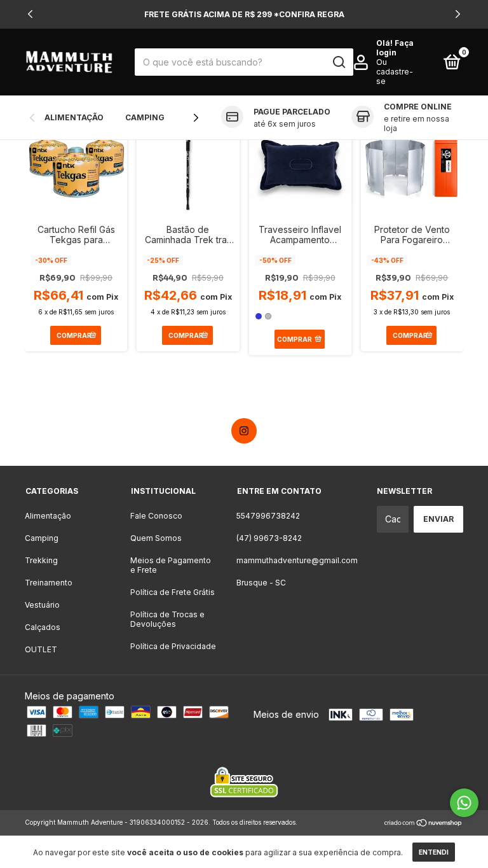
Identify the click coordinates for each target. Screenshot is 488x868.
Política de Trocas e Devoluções (167, 619)
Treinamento (48, 582)
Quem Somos (156, 538)
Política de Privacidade (173, 646)
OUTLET (41, 649)
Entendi (434, 852)
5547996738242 (268, 516)
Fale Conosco (156, 516)
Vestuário (42, 605)
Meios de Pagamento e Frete (170, 565)
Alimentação (74, 117)
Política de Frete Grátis (172, 592)
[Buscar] (338, 62)
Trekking (41, 560)
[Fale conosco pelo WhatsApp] (464, 802)
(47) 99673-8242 (269, 538)
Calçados (42, 627)
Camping (145, 117)
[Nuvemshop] (423, 823)
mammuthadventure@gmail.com (297, 560)
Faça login (395, 47)
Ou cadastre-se (394, 71)
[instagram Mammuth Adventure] (244, 431)
